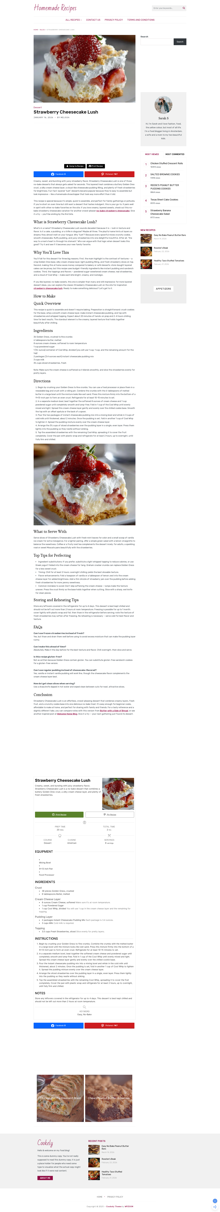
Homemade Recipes (55, 8)
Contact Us (93, 19)
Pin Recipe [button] (111, 814)
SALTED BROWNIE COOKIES (165, 174)
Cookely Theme (113, 1206)
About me (45, 1178)
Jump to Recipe (76, 166)
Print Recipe (97, 166)
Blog (42, 30)
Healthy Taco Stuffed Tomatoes (169, 260)
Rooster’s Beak (161, 248)
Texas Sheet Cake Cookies (164, 199)
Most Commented (175, 154)
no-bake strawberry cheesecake (113, 211)
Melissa (65, 117)
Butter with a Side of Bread (114, 711)
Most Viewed (152, 154)
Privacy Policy (114, 19)
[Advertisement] (84, 145)
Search (144, 36)
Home (36, 30)
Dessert (38, 107)
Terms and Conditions (141, 19)
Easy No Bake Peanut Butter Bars (170, 235)
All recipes (73, 19)
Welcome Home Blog (67, 714)
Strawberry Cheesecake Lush (66, 112)
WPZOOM (129, 1206)
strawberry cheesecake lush (48, 288)
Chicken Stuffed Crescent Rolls (166, 163)
